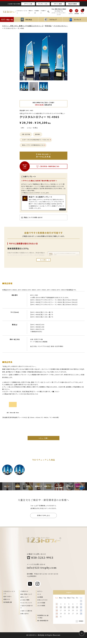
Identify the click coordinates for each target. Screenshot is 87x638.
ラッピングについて (26, 603)
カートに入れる (43, 155)
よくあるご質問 (24, 600)
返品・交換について (26, 594)
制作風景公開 (8, 602)
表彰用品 (48, 26)
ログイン (40, 591)
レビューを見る (32, 128)
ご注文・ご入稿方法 (26, 611)
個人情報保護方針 (43, 620)
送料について (24, 597)
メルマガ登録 (41, 603)
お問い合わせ (24, 613)
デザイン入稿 (28, 4)
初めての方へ (8, 596)
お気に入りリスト (42, 600)
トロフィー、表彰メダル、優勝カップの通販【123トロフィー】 (22, 26)
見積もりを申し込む (43, 515)
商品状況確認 (72, 4)
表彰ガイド (7, 599)
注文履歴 (40, 597)
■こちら (55, 392)
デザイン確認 (58, 4)
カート (39, 594)
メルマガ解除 (41, 605)
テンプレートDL (43, 4)
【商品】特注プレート (31, 392)
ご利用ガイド (24, 591)
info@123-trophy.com (42, 567)
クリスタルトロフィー (60, 26)
